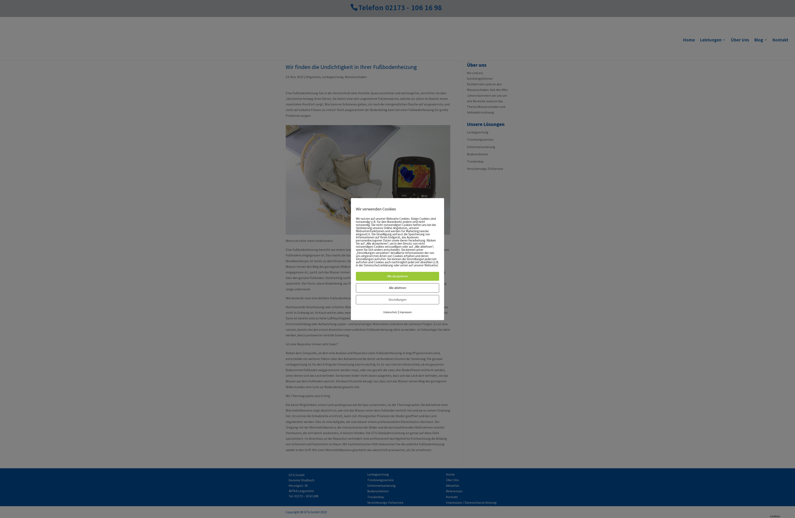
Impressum (406, 312)
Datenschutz (390, 312)
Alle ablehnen (397, 288)
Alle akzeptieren (397, 276)
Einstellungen (397, 300)
